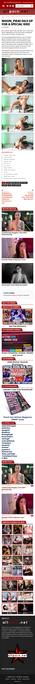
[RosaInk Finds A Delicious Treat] (17, 248)
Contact (13, 679)
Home (3, 16)
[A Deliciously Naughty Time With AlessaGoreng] (17, 221)
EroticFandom (7, 436)
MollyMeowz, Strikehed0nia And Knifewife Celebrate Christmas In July (7, 197)
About (8, 679)
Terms (19, 679)
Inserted (5, 447)
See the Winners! (17, 326)
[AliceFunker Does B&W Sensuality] (17, 273)
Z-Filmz (4, 458)
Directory (17, 681)
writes (7, 152)
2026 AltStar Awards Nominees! (17, 363)
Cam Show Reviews (10, 16)
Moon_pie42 (5, 31)
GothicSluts (6, 443)
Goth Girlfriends (8, 441)
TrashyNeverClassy (9, 456)
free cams (15, 182)
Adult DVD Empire (9, 426)
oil (9, 185)
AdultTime (6, 428)
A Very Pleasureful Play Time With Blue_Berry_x (27, 195)
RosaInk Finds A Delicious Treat (20, 2)
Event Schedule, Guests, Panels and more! (17, 354)
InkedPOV (6, 445)
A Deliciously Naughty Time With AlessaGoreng (14, 233)
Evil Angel (5, 439)
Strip (18, 185)
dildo (8, 182)
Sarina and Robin (8, 454)
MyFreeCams (7, 452)
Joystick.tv (6, 449)
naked (4, 185)
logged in (14, 295)
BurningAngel (7, 434)
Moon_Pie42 (23, 182)
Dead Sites (26, 679)
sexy (13, 185)
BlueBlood (6, 432)
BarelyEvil (5, 430)
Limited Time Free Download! (17, 389)
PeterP (7, 27)
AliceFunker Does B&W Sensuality (14, 285)
